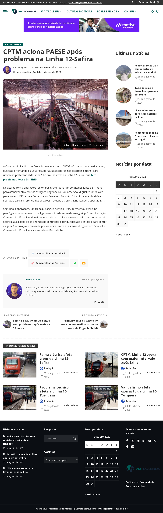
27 (143, 217)
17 (125, 211)
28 (150, 217)
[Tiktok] (154, 2)
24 (125, 217)
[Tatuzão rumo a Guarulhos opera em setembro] (123, 95)
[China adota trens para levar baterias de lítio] (123, 118)
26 (137, 217)
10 (125, 204)
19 (137, 211)
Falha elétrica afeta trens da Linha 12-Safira (56, 358)
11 (131, 204)
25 (131, 217)
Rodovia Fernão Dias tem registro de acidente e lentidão (146, 69)
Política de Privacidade (140, 482)
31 (125, 224)
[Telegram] (147, 2)
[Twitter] (136, 2)
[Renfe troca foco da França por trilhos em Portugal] (123, 140)
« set (119, 234)
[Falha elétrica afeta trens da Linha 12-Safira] (19, 364)
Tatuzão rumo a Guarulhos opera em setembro (146, 91)
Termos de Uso (135, 486)
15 (156, 204)
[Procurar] (158, 11)
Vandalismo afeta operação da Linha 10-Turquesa (139, 391)
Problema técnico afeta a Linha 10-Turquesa (54, 391)
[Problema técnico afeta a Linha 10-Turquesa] (19, 397)
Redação (49, 368)
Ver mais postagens (92, 279)
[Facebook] (132, 2)
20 (143, 211)
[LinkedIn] (99, 302)
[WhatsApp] (150, 2)
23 (118, 217)
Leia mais (69, 372)
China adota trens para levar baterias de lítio (146, 114)
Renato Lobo (42, 67)
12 (137, 204)
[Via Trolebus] (23, 11)
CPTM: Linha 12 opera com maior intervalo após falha (138, 358)
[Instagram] (140, 2)
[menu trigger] (7, 11)
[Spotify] (158, 2)
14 (150, 204)
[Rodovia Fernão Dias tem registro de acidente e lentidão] (123, 73)
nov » (127, 234)
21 (150, 211)
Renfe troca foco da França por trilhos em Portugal (147, 136)
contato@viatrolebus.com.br (85, 2)
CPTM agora (13, 44)
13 (143, 204)
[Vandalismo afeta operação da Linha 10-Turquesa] (101, 397)
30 (118, 224)
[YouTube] (143, 2)
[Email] (84, 263)
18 (131, 211)
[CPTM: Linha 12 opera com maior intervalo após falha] (101, 364)
